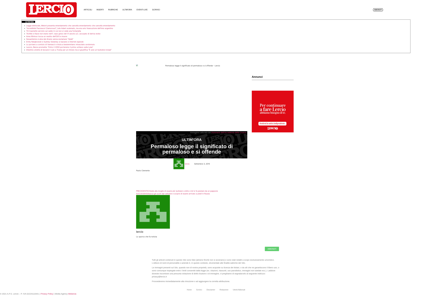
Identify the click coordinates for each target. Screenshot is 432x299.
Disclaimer (211, 290)
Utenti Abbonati (239, 290)
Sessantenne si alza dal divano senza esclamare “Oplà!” (49, 39)
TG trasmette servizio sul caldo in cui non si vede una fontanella (53, 31)
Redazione (224, 290)
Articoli (88, 10)
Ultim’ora (127, 10)
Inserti (100, 10)
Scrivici (156, 10)
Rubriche (113, 10)
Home (189, 290)
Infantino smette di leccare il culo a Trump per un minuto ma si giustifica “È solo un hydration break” (69, 50)
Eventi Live (142, 10)
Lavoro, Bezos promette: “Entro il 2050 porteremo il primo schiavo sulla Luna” (59, 47)
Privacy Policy (47, 294)
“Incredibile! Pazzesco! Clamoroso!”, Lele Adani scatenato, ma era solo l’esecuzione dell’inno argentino (69, 28)
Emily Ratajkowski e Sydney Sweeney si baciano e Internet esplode (54, 42)
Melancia (72, 294)
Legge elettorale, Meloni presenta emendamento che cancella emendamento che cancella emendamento (70, 25)
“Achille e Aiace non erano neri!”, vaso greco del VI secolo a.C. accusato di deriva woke (63, 34)
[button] (165, 9)
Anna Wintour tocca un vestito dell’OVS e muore (46, 36)
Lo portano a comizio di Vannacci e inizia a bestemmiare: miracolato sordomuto (60, 44)
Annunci (257, 76)
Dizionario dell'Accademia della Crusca (228, 132)
